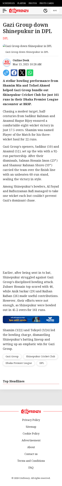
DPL (42, 363)
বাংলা (55, 10)
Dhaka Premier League (19, 363)
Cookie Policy (31, 434)
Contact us (31, 454)
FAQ (31, 468)
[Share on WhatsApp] (30, 72)
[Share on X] (22, 72)
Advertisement (31, 440)
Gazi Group (12, 356)
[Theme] (45, 11)
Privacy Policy (31, 420)
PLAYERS (21, 3)
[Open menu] (5, 11)
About (31, 447)
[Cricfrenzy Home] (18, 10)
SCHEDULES (9, 3)
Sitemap (31, 427)
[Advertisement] (31, 237)
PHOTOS (33, 3)
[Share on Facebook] (14, 72)
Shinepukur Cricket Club (40, 356)
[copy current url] (6, 72)
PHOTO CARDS (47, 3)
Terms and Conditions (31, 461)
